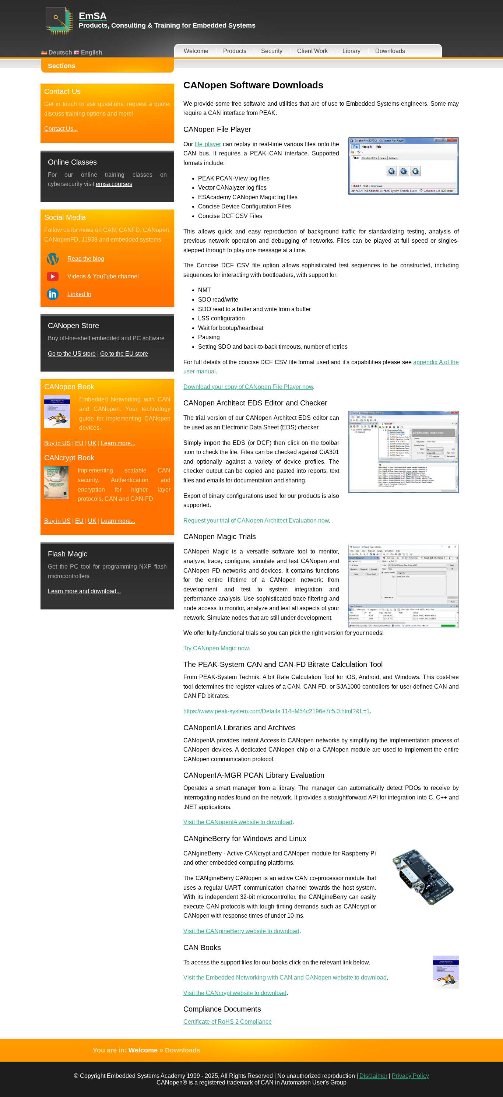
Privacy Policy (410, 1076)
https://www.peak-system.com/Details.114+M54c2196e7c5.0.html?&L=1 (276, 711)
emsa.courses (114, 184)
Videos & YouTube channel (103, 276)
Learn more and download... (84, 591)
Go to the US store (72, 354)
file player (208, 144)
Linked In (79, 294)
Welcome (196, 51)
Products (234, 51)
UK (92, 443)
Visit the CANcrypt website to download (234, 993)
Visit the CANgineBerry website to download (241, 931)
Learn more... (118, 443)
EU (79, 443)
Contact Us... (61, 129)
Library (351, 51)
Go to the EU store (124, 354)
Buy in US (57, 443)
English (91, 52)
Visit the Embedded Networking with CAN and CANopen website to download (285, 977)
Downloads (390, 51)
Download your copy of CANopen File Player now (248, 387)
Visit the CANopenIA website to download (237, 822)
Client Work (312, 51)
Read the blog (85, 259)
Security (271, 51)
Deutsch (59, 52)
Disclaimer (373, 1076)
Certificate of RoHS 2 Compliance (227, 1022)
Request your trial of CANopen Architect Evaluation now (256, 520)
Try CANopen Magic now (216, 648)
